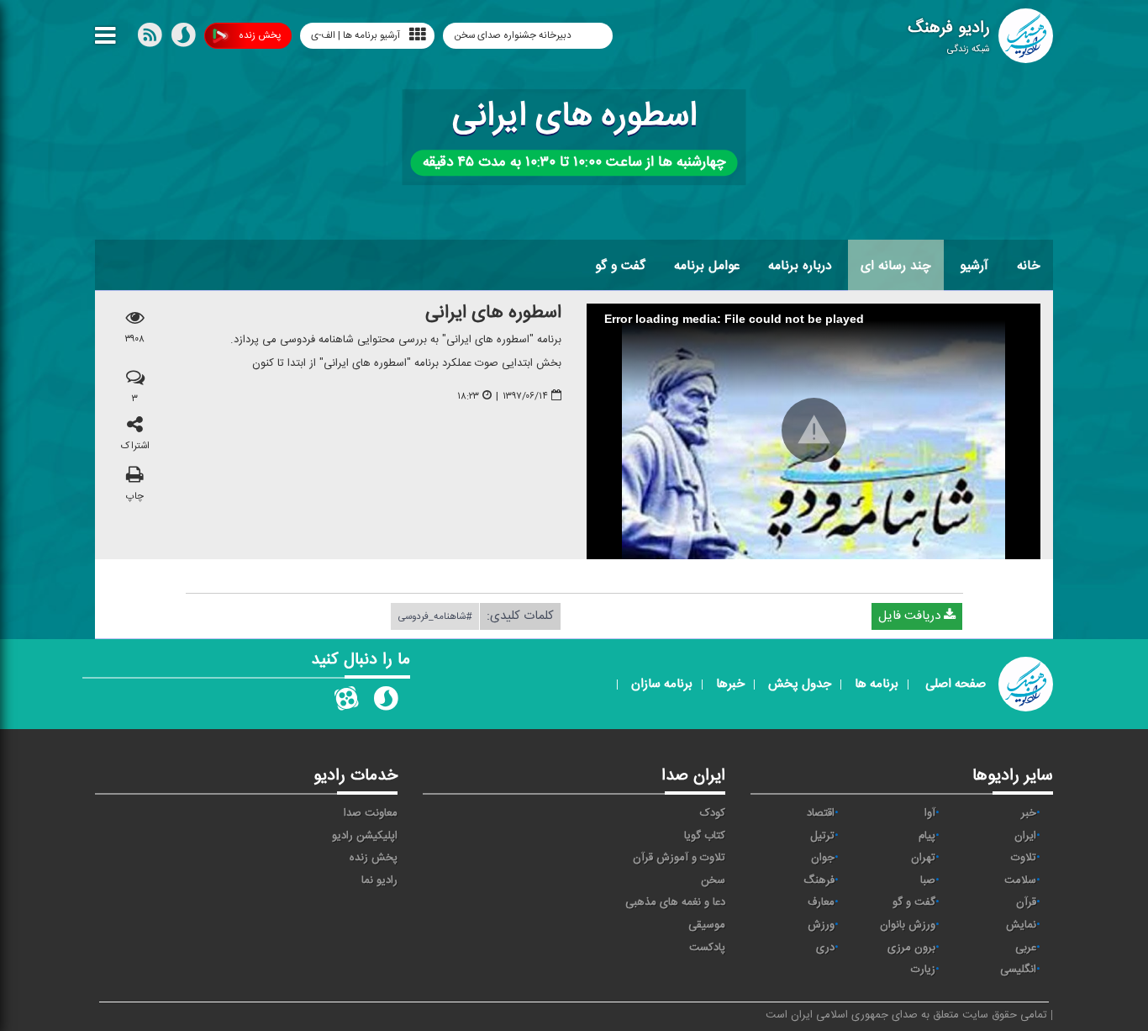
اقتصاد (821, 813)
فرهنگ (819, 880)
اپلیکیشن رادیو (365, 836)
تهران (923, 858)
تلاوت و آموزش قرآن (679, 858)
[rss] (149, 38)
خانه (1028, 266)
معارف (821, 902)
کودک (712, 813)
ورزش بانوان (907, 925)
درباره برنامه (800, 266)
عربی (1025, 947)
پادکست (707, 947)
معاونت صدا (371, 813)
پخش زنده (260, 35)
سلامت (1020, 880)
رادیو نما (379, 880)
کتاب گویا (704, 836)
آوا (929, 813)
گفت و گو (620, 266)
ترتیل (822, 836)
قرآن (1026, 902)
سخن (713, 880)
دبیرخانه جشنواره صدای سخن (514, 35)
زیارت (923, 969)
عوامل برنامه (707, 266)
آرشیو (974, 266)
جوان (823, 858)
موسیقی (706, 925)
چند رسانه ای (896, 266)
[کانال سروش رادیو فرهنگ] (386, 702)
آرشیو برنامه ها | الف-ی (355, 35)
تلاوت (1023, 858)
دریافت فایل (911, 616)
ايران (1025, 836)
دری (825, 947)
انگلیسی (1018, 969)
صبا (927, 880)
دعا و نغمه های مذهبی (675, 902)
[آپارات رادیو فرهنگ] (346, 702)
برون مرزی (911, 947)
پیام (927, 836)
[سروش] (183, 38)
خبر (1028, 813)
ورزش (821, 925)
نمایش (1021, 925)
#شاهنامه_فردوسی (435, 616)
